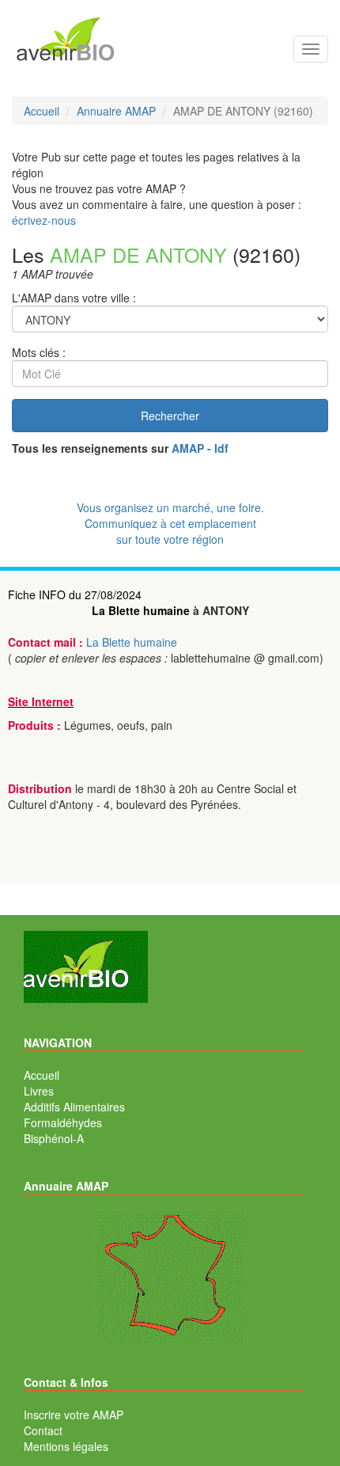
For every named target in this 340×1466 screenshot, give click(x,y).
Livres (39, 1091)
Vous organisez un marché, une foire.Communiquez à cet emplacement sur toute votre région (170, 523)
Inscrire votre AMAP (73, 1414)
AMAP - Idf (200, 448)
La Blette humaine (141, 610)
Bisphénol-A (54, 1138)
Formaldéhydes (63, 1122)
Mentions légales (66, 1446)
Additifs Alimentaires (74, 1107)
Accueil (41, 1075)
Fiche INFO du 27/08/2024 (75, 594)
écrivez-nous (44, 220)
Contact (43, 1430)
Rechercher (170, 415)
